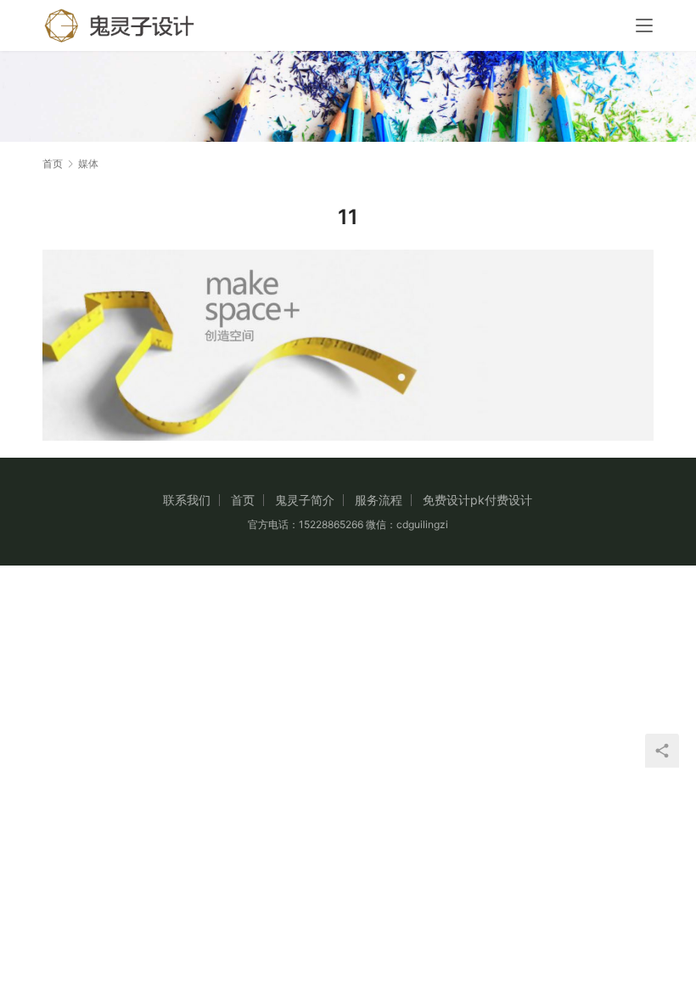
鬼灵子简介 (304, 500)
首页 (52, 163)
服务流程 (378, 500)
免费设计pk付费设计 (477, 500)
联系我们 (186, 500)
